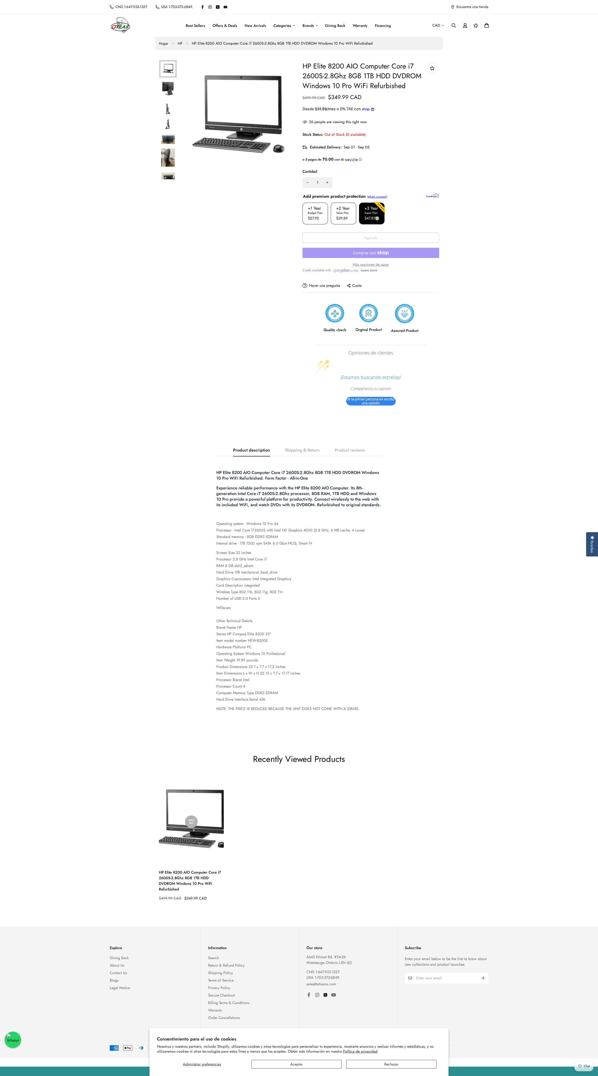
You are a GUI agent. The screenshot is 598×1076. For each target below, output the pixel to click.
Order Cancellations (224, 1017)
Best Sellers (195, 25)
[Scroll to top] (589, 1050)
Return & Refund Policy (226, 965)
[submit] (482, 978)
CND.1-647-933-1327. (323, 972)
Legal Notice (120, 987)
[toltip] (432, 68)
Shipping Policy (220, 973)
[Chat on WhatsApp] (13, 1040)
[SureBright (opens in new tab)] (432, 196)
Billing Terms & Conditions (228, 1002)
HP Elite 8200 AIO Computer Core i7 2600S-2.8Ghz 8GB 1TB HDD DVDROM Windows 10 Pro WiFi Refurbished (190, 881)
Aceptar (296, 1064)
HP (180, 43)
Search (213, 958)
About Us (117, 965)
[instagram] (210, 7)
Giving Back (335, 25)
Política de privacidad (360, 1051)
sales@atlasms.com (321, 984)
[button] (371, 159)
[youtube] (225, 7)
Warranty (360, 25)
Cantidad (310, 171)
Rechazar (391, 1064)
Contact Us (118, 973)
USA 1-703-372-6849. (323, 977)
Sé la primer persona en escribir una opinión (371, 401)
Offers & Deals (225, 25)
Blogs (114, 980)
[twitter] (218, 7)
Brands (308, 25)
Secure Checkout (221, 995)
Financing (383, 25)
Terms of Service (221, 980)
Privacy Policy (219, 987)
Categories (282, 25)
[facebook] (202, 7)
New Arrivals (255, 25)
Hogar (163, 43)
